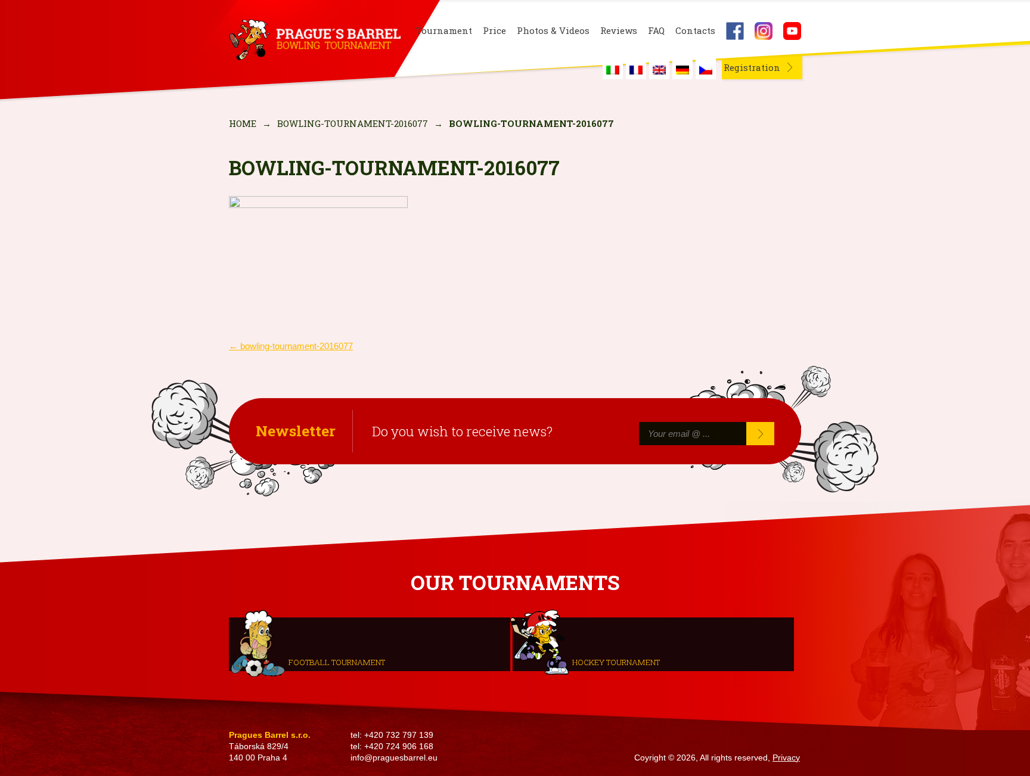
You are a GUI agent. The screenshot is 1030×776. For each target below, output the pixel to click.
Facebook (735, 31)
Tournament (444, 31)
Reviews (618, 31)
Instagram (763, 31)
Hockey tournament (616, 661)
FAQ (656, 31)
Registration (752, 67)
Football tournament (336, 661)
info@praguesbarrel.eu (394, 757)
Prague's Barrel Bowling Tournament (313, 40)
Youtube (792, 31)
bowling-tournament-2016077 (352, 123)
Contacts (695, 31)
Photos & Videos (553, 31)
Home (242, 123)
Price (494, 31)
